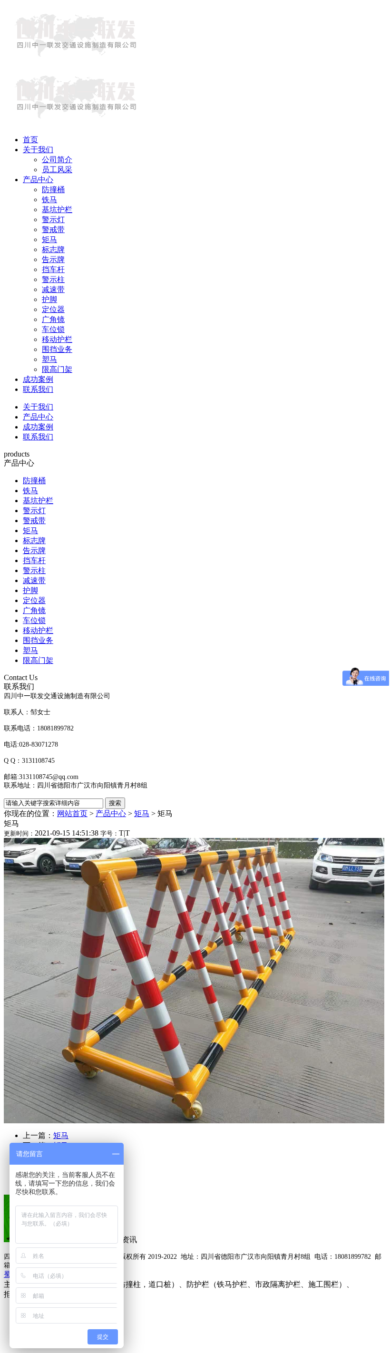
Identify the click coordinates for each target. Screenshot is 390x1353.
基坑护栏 (57, 209)
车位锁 (53, 329)
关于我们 (38, 150)
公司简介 (57, 160)
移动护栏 (57, 339)
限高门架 (57, 369)
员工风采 (57, 169)
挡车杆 (53, 269)
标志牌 (53, 249)
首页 (30, 140)
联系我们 (38, 389)
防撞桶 (53, 189)
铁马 (49, 199)
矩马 (49, 239)
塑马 (49, 359)
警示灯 (53, 219)
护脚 (49, 299)
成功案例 (38, 379)
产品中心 (38, 179)
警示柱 (53, 279)
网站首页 (72, 813)
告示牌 (53, 259)
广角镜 (53, 319)
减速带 (53, 289)
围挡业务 (57, 349)
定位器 (53, 309)
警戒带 (53, 229)
